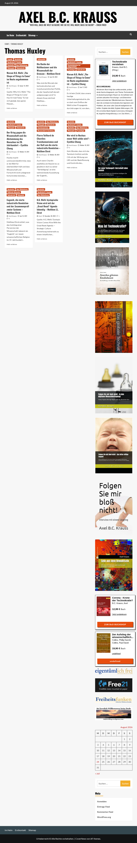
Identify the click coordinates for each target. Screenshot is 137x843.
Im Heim (10, 35)
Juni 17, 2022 (83, 87)
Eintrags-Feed (103, 806)
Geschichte (18, 59)
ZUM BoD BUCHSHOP (115, 122)
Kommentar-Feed (105, 812)
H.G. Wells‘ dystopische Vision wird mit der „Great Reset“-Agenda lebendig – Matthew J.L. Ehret (48, 206)
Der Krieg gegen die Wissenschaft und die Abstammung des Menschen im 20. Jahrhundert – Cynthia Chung (17, 140)
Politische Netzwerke (13, 192)
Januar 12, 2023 (24, 86)
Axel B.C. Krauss (68, 17)
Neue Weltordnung (21, 65)
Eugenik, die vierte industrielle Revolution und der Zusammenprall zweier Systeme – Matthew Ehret (18, 206)
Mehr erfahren (12, 108)
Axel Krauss (13, 86)
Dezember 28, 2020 (50, 216)
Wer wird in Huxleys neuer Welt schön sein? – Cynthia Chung (78, 138)
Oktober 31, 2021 (24, 152)
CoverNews (80, 838)
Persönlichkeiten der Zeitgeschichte (74, 66)
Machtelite (10, 65)
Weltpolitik (21, 195)
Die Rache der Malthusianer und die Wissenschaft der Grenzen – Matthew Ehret (48, 68)
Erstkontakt (21, 35)
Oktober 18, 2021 (84, 145)
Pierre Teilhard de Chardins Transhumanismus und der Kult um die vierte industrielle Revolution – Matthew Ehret (48, 143)
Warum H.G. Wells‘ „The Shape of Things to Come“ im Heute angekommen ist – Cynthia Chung (79, 79)
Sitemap (31, 35)
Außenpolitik (41, 59)
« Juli (97, 773)
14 (119, 750)
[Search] (130, 34)
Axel (40, 216)
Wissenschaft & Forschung (46, 131)
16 (129, 750)
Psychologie (71, 70)
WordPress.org (104, 817)
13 (114, 750)
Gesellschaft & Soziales (14, 62)
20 (114, 756)
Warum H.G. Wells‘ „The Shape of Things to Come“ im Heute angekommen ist (19, 77)
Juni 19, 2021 (23, 216)
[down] (37, 35)
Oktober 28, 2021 (54, 155)
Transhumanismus (43, 128)
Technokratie (21, 68)
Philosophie (11, 68)
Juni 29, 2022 (53, 77)
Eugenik (9, 59)
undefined (116, 653)
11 (103, 750)
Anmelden (102, 801)
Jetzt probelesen (119, 81)
